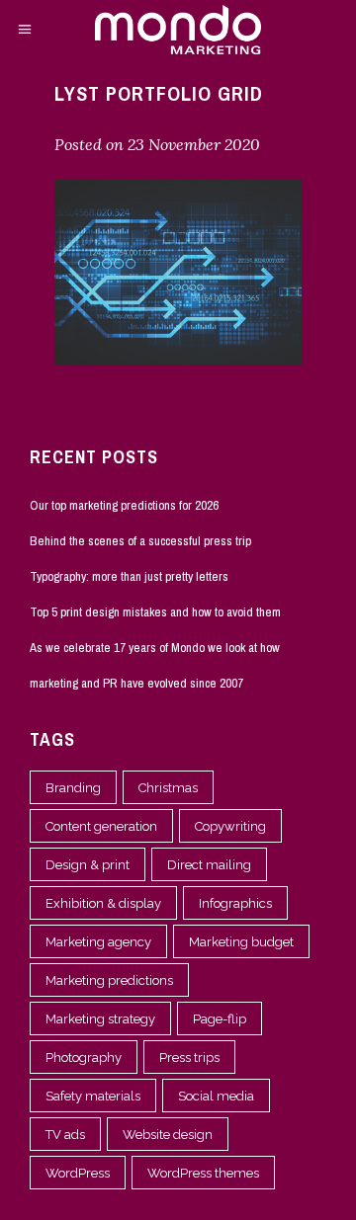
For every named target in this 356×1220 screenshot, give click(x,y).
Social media (216, 1096)
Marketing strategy (100, 1019)
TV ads (65, 1134)
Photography (83, 1057)
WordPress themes (203, 1173)
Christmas (168, 787)
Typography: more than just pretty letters (129, 576)
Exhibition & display (103, 903)
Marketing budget (241, 942)
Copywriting (230, 826)
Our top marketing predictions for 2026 (124, 505)
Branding (73, 787)
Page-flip (219, 1019)
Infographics (235, 903)
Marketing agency (98, 942)
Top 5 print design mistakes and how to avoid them (155, 612)
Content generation (101, 826)
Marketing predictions (109, 980)
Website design (168, 1134)
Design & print (87, 864)
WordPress (77, 1173)
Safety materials (92, 1096)
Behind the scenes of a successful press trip (140, 540)
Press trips (189, 1057)
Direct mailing (209, 864)
